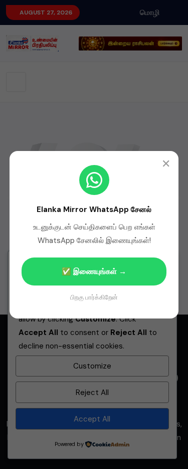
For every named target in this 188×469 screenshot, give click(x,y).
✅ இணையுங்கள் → (94, 271)
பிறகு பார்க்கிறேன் (94, 297)
